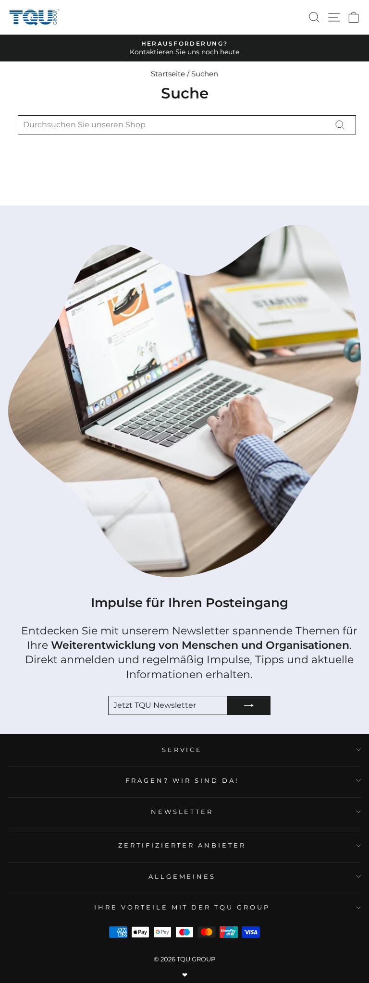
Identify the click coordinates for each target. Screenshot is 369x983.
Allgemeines (182, 876)
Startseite (168, 73)
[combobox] (187, 124)
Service (182, 749)
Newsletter (182, 811)
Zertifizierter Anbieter (182, 845)
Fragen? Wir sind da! (182, 780)
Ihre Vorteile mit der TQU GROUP (182, 907)
